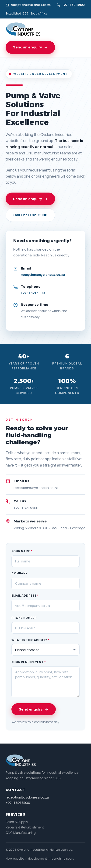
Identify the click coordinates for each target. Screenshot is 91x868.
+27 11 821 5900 (73, 5)
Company (19, 573)
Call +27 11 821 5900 (30, 214)
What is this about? (30, 640)
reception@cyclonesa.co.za (31, 5)
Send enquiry (30, 709)
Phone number (24, 618)
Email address (25, 596)
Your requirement (28, 662)
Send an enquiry (27, 47)
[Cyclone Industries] (23, 29)
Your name (21, 551)
